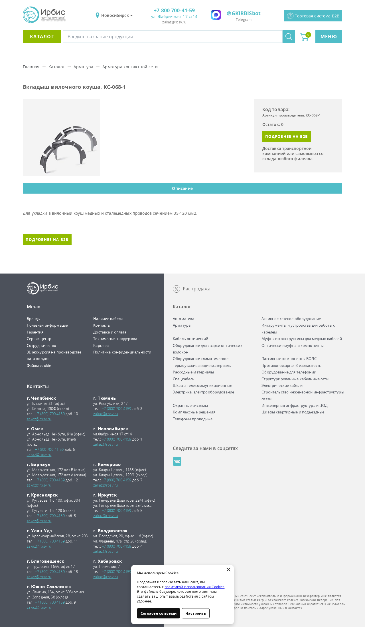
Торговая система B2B (317, 16)
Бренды (34, 318)
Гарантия (35, 332)
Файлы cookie (39, 365)
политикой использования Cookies (194, 586)
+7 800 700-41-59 (174, 10)
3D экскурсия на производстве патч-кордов (54, 355)
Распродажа (196, 289)
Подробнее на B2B (286, 136)
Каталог (42, 36)
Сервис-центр (39, 338)
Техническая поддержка (115, 338)
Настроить (195, 613)
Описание (182, 188)
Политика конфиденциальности (122, 352)
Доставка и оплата (109, 332)
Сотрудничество (41, 345)
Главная (31, 66)
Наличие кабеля (108, 318)
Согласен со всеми (159, 613)
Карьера (101, 345)
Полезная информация (47, 325)
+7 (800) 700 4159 (49, 413)
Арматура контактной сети (130, 66)
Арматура (84, 66)
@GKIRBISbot (244, 13)
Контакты (102, 325)
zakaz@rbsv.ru (174, 22)
